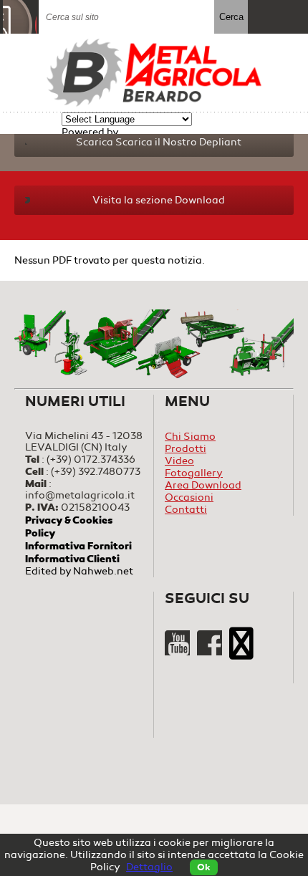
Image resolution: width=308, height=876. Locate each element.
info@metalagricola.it (80, 495)
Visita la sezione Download (158, 200)
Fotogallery (194, 473)
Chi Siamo (190, 436)
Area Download (203, 485)
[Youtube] (178, 652)
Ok (204, 867)
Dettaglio (149, 867)
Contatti (186, 510)
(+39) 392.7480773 (95, 472)
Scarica (158, 142)
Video (179, 461)
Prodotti (185, 449)
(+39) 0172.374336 (91, 459)
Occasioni (189, 497)
